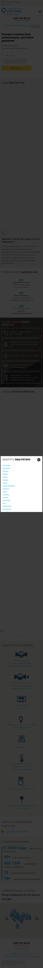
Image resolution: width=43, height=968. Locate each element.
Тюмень (5, 497)
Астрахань (6, 465)
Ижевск (5, 471)
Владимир (6, 468)
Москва (5, 480)
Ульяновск (6, 500)
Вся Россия (7, 509)
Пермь (5, 483)
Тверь (5, 491)
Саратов (6, 489)
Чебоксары (7, 506)
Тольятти (6, 494)
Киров (5, 477)
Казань (5, 474)
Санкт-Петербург (9, 486)
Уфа (4, 503)
